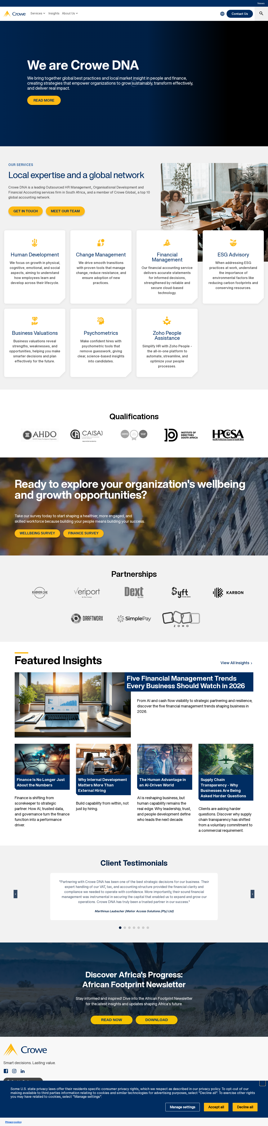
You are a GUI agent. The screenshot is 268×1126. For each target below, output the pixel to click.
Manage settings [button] (182, 1106)
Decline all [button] (245, 1106)
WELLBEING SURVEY (37, 533)
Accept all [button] (216, 1106)
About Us (68, 13)
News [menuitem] (261, 3)
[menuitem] (38, 14)
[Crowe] (14, 14)
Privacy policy (13, 1122)
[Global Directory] (222, 14)
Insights (54, 13)
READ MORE (44, 100)
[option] (42, 788)
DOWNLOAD (156, 1020)
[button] (262, 1083)
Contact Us (240, 13)
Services (36, 13)
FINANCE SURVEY (83, 533)
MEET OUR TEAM (65, 211)
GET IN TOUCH (25, 211)
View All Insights (234, 662)
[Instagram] (16, 1071)
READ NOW (111, 1020)
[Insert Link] (7, 1071)
